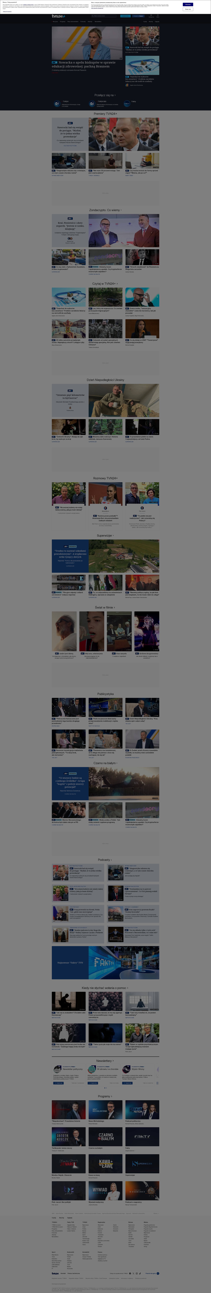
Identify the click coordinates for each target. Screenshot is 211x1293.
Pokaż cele (188, 9)
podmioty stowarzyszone (28, 4)
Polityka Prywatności (7, 11)
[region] (105, 7)
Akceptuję (188, 4)
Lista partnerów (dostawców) (97, 8)
